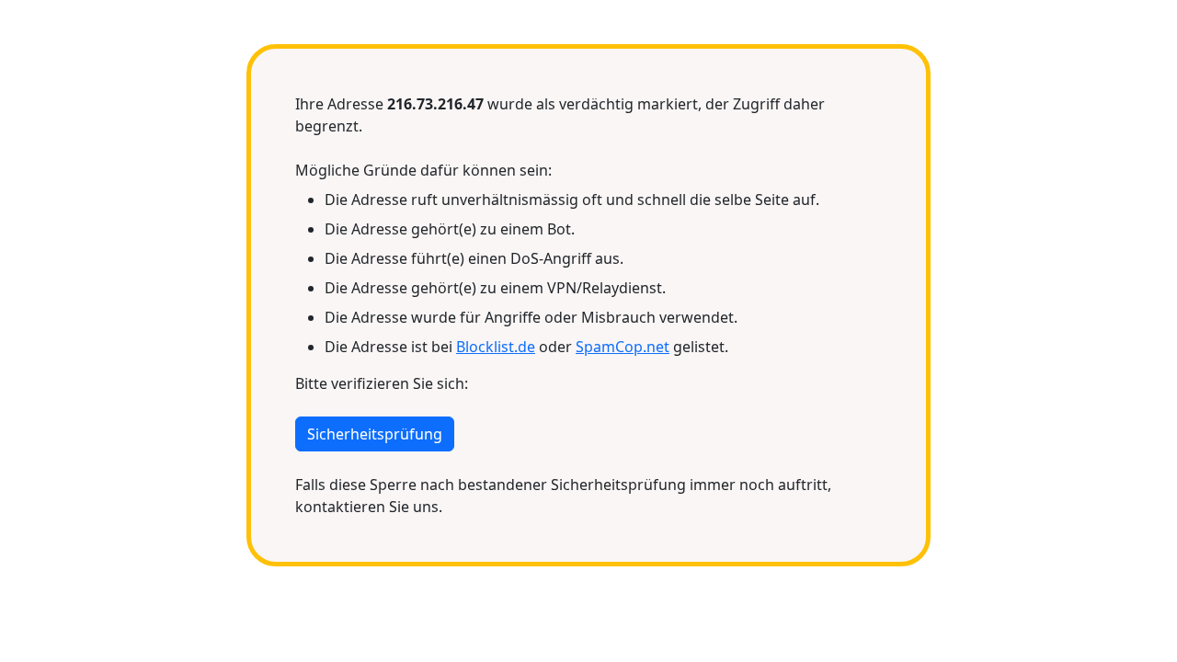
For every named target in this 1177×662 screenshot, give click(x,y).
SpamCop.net (622, 347)
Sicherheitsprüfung (374, 434)
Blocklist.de (495, 347)
